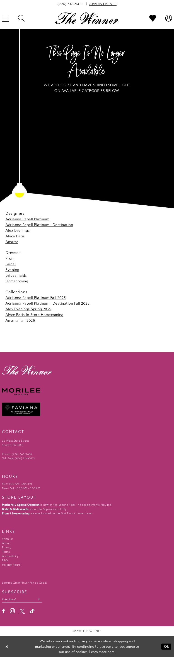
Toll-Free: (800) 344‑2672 (18, 458)
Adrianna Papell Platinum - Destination (39, 225)
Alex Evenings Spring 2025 (28, 309)
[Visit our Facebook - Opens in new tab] (3, 611)
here (111, 652)
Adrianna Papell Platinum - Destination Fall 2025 (47, 303)
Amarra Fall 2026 (20, 320)
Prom (9, 258)
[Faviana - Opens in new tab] (87, 409)
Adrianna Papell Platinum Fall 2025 (35, 298)
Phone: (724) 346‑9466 (17, 454)
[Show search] (21, 18)
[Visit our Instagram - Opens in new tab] (12, 611)
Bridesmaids (16, 275)
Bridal (10, 264)
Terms (6, 551)
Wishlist (7, 538)
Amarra (11, 242)
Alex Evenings (17, 230)
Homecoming (16, 281)
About (6, 543)
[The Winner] (87, 18)
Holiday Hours (11, 564)
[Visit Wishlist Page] (153, 18)
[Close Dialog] (7, 647)
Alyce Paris (15, 236)
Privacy (6, 547)
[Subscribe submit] (39, 599)
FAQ (5, 560)
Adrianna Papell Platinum (27, 219)
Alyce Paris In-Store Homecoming (34, 315)
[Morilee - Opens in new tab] (87, 391)
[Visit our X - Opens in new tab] (22, 611)
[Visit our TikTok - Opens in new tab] (32, 611)
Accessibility (10, 556)
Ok (166, 647)
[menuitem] (71, 4)
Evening (12, 270)
